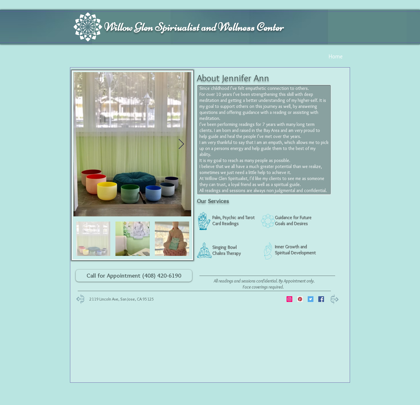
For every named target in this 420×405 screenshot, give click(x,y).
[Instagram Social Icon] (289, 299)
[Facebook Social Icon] (321, 299)
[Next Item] (181, 144)
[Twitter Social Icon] (310, 299)
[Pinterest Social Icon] (300, 299)
